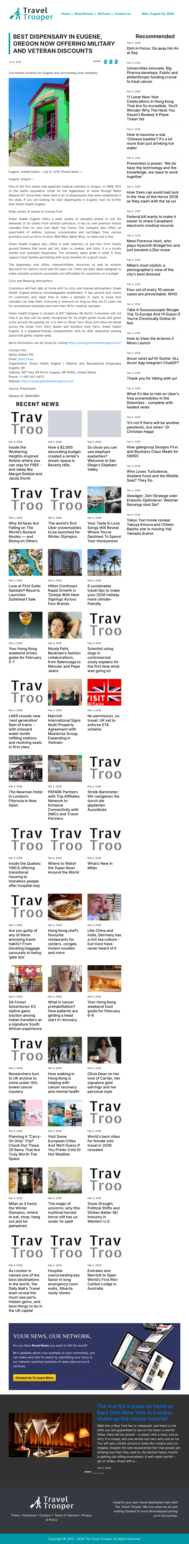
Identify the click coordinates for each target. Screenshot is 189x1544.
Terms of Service (66, 1515)
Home (65, 13)
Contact (45, 1515)
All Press (103, 13)
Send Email (25, 359)
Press (15, 1515)
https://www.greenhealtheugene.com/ (94, 343)
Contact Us (123, 13)
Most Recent (84, 13)
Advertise (29, 1515)
